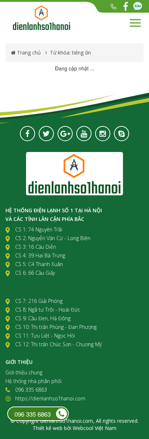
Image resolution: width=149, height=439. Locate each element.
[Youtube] (83, 133)
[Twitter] (46, 133)
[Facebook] (125, 6)
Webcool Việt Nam (94, 428)
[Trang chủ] (56, 18)
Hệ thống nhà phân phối (33, 381)
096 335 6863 (113, 6)
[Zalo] (137, 6)
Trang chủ (29, 52)
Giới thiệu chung (23, 372)
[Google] (65, 133)
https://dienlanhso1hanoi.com (50, 398)
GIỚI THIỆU (19, 361)
